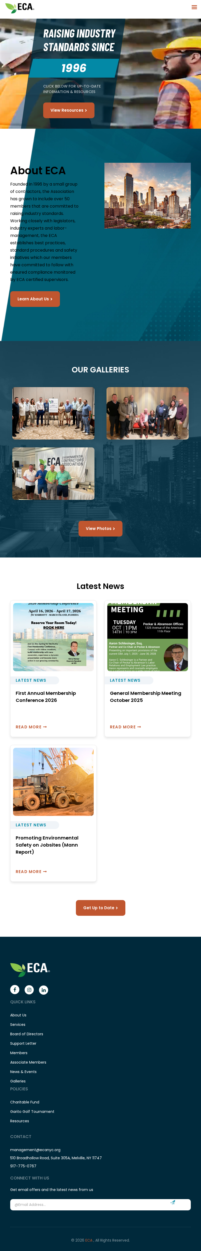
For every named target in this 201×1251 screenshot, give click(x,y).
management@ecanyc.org (35, 1149)
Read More (29, 727)
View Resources (67, 110)
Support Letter (23, 1043)
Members (18, 1052)
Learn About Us (33, 299)
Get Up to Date (98, 908)
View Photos (98, 528)
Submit (173, 1202)
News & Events (23, 1071)
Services (17, 1024)
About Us (18, 1015)
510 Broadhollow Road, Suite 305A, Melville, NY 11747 (56, 1158)
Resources (19, 1121)
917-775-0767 (23, 1166)
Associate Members (28, 1062)
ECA (89, 1240)
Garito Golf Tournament (32, 1111)
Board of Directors (26, 1034)
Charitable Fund (24, 1102)
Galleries (18, 1081)
